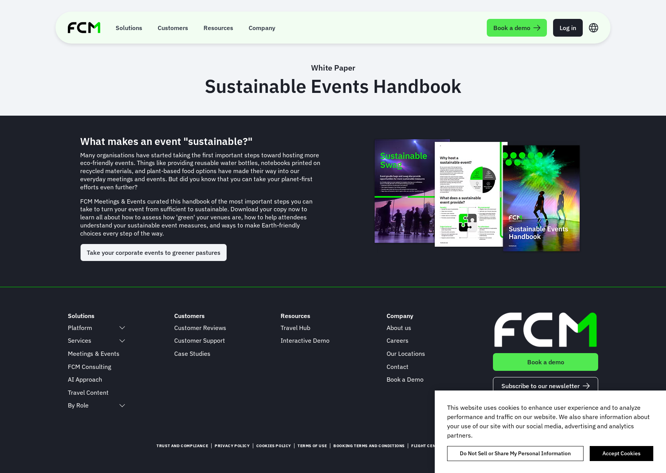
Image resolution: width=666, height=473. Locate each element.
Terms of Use (312, 445)
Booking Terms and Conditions (369, 445)
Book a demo (545, 362)
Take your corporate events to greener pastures (153, 252)
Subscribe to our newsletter (540, 386)
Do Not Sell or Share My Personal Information (515, 453)
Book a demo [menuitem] (511, 28)
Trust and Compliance (182, 445)
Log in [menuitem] (568, 28)
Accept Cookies (621, 453)
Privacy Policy (232, 445)
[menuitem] (129, 28)
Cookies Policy (273, 445)
